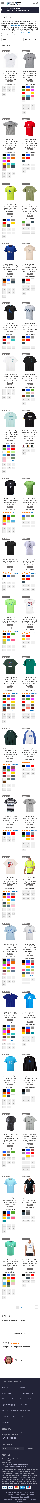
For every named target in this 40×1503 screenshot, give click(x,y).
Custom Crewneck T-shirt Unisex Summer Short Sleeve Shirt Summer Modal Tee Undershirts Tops (10, 75)
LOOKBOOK (24, 1405)
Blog (21, 1416)
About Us (23, 1387)
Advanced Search (7, 1399)
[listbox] (10, 91)
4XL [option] (4, 94)
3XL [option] (13, 91)
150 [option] (4, 177)
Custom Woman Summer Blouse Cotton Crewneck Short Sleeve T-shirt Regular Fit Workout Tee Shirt (29, 378)
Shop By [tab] (5, 39)
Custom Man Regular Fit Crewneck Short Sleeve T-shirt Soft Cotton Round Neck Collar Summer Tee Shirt (10, 1078)
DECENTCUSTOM (15, 25)
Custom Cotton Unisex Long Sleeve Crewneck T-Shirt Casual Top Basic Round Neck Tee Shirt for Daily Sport (29, 1078)
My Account (6, 1387)
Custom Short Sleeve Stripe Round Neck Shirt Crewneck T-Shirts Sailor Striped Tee (10, 819)
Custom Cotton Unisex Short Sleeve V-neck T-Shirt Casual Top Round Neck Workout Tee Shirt (29, 1199)
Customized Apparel (27, 33)
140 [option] (14, 173)
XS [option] (23, 105)
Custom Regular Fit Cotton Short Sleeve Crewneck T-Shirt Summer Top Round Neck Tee (10, 681)
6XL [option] (33, 898)
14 (14, 764)
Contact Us (5, 1422)
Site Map (27, 1497)
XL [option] (4, 91)
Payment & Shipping (8, 1405)
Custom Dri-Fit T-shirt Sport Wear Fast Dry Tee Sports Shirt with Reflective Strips (10, 562)
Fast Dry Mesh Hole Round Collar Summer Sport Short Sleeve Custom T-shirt (10, 501)
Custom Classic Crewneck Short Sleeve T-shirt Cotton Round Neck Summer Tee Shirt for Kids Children (10, 143)
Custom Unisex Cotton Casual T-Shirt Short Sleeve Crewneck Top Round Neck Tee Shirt (10, 880)
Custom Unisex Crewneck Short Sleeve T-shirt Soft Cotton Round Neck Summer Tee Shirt (29, 1015)
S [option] (4, 87)
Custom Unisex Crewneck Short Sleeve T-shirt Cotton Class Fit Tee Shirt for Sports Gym (10, 326)
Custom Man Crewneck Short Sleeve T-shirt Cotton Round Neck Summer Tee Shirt (10, 1015)
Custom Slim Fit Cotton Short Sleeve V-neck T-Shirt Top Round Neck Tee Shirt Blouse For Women (29, 1263)
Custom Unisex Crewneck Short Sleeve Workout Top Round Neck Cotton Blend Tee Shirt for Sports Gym (29, 267)
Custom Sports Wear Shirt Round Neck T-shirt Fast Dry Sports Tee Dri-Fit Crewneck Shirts (10, 620)
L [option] (13, 87)
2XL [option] (9, 91)
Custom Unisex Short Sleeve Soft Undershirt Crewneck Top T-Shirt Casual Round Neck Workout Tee (10, 208)
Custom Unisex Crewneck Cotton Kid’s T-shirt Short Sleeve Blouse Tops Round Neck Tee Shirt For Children (29, 948)
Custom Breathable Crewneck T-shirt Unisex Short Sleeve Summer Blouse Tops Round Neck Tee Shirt (29, 75)
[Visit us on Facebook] (7, 1438)
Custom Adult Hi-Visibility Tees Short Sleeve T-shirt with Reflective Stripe (29, 880)
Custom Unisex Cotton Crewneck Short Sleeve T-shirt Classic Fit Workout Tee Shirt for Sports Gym (10, 378)
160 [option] (9, 177)
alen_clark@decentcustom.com (17, 1465)
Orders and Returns (8, 1416)
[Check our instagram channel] (11, 1438)
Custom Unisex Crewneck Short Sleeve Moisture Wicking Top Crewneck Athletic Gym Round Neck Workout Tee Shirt (29, 208)
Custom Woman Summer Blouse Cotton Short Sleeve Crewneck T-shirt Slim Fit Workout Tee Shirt (29, 621)
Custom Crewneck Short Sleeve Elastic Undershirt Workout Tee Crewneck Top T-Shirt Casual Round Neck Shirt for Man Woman (10, 1139)
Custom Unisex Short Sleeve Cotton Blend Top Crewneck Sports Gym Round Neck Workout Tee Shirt (10, 267)
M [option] (9, 87)
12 (14, 693)
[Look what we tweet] (3, 1438)
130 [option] (9, 173)
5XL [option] (9, 916)
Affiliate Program (25, 1410)
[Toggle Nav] (2, 3)
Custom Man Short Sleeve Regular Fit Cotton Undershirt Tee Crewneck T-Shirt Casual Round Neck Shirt (29, 143)
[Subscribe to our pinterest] (15, 1438)
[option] (23, 87)
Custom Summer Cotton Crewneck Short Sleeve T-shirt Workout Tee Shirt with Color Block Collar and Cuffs (29, 434)
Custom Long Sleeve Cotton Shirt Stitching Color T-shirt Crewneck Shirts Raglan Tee (29, 751)
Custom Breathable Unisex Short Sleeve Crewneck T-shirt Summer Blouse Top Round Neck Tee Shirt (10, 947)
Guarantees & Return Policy (11, 1410)
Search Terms (6, 1393)
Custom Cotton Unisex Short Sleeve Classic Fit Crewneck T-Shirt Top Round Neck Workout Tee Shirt (29, 1138)
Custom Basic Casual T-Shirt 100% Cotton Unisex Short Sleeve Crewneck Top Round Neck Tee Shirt (10, 752)
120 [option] (4, 173)
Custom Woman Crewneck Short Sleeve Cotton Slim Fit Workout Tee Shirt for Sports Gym (30, 326)
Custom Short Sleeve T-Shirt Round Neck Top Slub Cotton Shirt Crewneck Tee (29, 819)
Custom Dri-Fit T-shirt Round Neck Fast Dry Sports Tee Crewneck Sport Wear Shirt (30, 562)
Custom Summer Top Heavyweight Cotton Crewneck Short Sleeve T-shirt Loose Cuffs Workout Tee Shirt (10, 434)
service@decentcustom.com (16, 1467)
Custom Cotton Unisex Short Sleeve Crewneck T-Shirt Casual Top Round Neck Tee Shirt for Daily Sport (10, 1263)
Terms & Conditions (26, 1393)
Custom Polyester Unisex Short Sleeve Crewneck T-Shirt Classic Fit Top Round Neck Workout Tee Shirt (10, 1200)
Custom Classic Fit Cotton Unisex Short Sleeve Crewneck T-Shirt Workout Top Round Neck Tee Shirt (29, 681)
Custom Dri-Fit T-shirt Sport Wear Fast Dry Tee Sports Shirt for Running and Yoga (30, 501)
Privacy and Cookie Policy (28, 1399)
